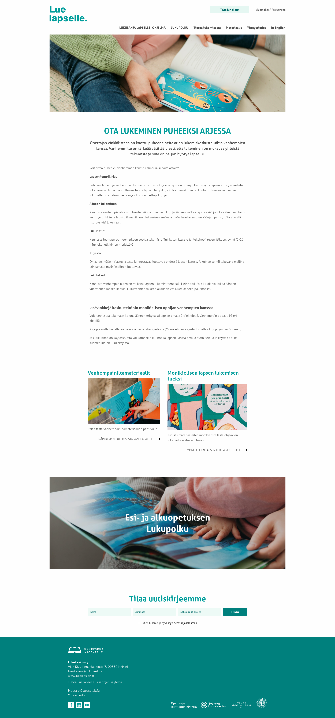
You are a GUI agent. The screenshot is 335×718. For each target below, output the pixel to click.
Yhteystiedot (256, 27)
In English (278, 27)
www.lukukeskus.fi (81, 676)
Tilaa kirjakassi (229, 9)
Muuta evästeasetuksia (84, 690)
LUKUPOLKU (179, 27)
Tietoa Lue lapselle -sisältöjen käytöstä (95, 682)
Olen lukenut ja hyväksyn (170, 623)
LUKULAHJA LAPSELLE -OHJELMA (142, 27)
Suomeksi (262, 9)
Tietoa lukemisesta (207, 27)
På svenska (278, 9)
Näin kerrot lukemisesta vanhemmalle (125, 439)
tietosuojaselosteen (185, 623)
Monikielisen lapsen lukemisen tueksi (213, 450)
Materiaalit (234, 27)
